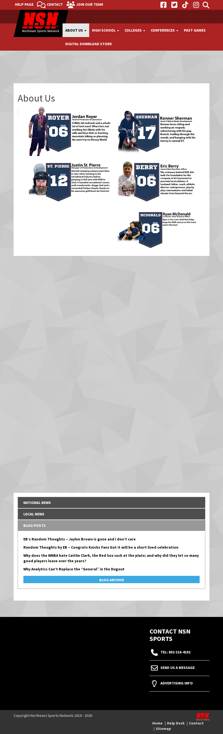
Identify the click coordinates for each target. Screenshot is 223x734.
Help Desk (176, 723)
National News (37, 502)
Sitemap (163, 728)
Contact (55, 4)
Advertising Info (176, 683)
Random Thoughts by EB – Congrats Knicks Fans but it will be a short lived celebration (100, 547)
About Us (74, 30)
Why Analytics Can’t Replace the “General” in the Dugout (74, 569)
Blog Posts (34, 525)
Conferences (163, 30)
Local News (33, 514)
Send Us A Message (177, 667)
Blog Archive (111, 579)
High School (104, 30)
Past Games (195, 30)
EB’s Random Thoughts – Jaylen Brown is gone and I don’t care (79, 539)
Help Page (24, 4)
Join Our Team (89, 4)
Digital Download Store (88, 43)
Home (157, 723)
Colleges (134, 30)
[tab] (111, 502)
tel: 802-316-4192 (175, 652)
